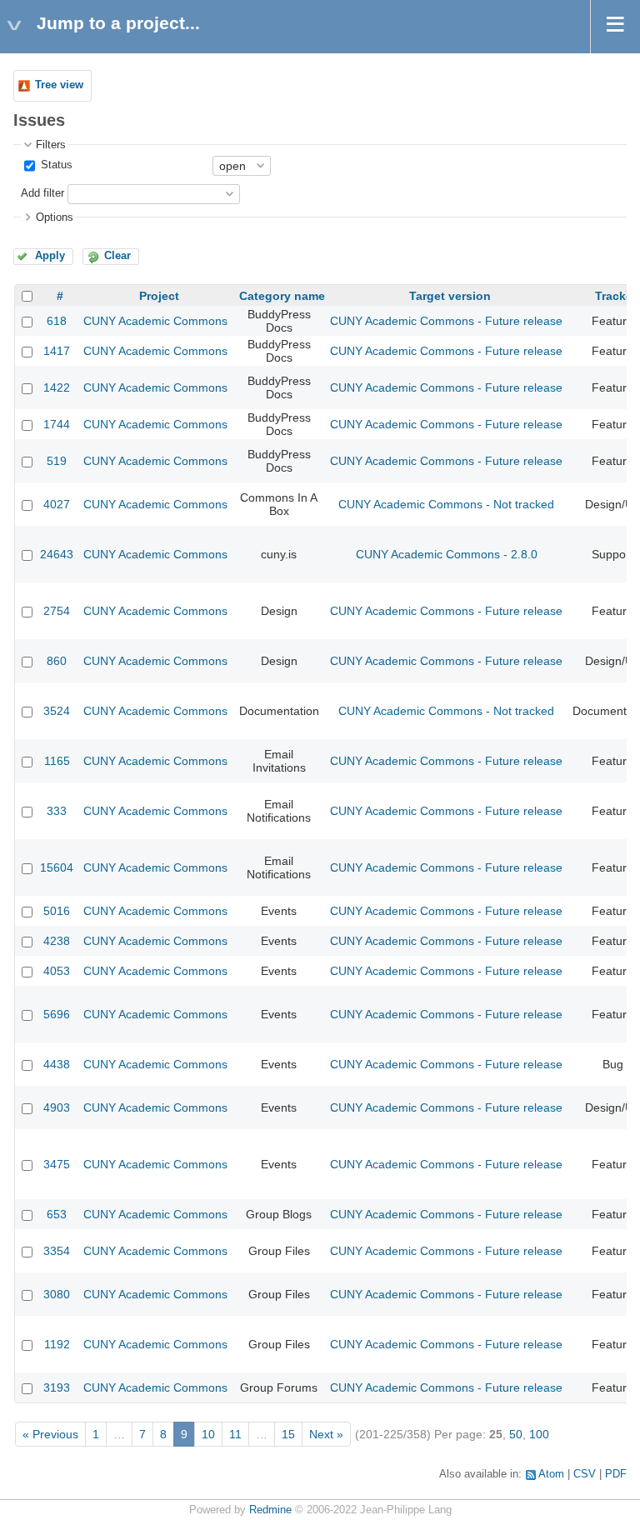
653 (57, 1214)
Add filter (42, 193)
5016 (56, 911)
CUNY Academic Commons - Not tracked (446, 504)
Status (55, 165)
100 (539, 1434)
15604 (56, 867)
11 (235, 1434)
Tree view (59, 85)
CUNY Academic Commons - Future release (446, 321)
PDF (616, 1474)
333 (57, 811)
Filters (51, 145)
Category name (282, 295)
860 (57, 661)
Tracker (616, 295)
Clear (117, 256)
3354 (56, 1251)
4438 (56, 1064)
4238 (56, 941)
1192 (57, 1344)
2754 (56, 611)
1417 (56, 351)
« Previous (50, 1434)
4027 (56, 504)
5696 (56, 1014)
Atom (551, 1474)
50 (515, 1434)
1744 (56, 424)
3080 (56, 1294)
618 (57, 321)
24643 (56, 554)
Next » (326, 1434)
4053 (56, 971)
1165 (57, 761)
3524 (56, 711)
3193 (56, 1387)
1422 (56, 387)
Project (159, 295)
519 (57, 461)
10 (208, 1434)
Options (54, 217)
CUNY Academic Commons (155, 321)
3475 (56, 1164)
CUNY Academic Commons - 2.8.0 (447, 554)
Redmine (270, 1510)
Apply (50, 256)
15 (288, 1434)
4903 (56, 1107)
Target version (450, 295)
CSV (584, 1474)
